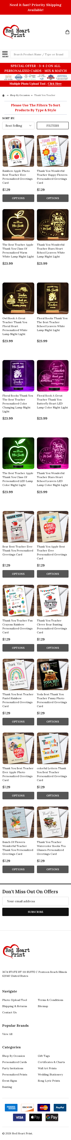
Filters (52, 125)
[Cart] (67, 32)
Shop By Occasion (13, 1056)
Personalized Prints (14, 1074)
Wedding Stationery (50, 1074)
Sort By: (8, 118)
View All (7, 1034)
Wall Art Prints (47, 1068)
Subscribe (35, 912)
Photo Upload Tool (14, 1000)
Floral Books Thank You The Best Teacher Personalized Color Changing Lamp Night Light (17, 403)
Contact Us (9, 1012)
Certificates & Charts (51, 1062)
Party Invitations (12, 1068)
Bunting (7, 1087)
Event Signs (9, 1080)
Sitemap (43, 1006)
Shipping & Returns (14, 1006)
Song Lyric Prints (49, 1080)
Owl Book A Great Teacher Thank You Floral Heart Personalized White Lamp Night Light (14, 326)
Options (18, 198)
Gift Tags (44, 1056)
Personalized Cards (14, 1062)
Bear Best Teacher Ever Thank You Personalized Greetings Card (17, 550)
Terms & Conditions (50, 1000)
